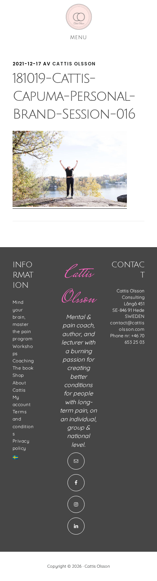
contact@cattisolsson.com (127, 326)
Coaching (23, 361)
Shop (18, 375)
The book (23, 368)
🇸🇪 (16, 457)
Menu (78, 37)
